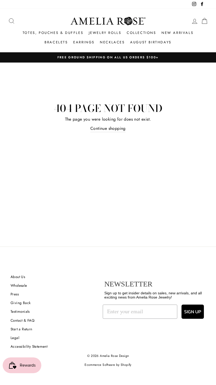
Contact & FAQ (23, 320)
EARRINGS (84, 42)
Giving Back (21, 302)
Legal (15, 337)
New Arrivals (177, 32)
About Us (18, 276)
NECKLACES (112, 42)
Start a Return (21, 329)
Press (15, 294)
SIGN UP (192, 311)
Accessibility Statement (29, 346)
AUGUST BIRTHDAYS (150, 42)
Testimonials (20, 311)
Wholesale (19, 285)
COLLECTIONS (141, 32)
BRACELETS (56, 42)
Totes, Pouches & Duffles (53, 32)
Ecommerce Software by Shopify (108, 364)
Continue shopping (108, 128)
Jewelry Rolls (105, 32)
